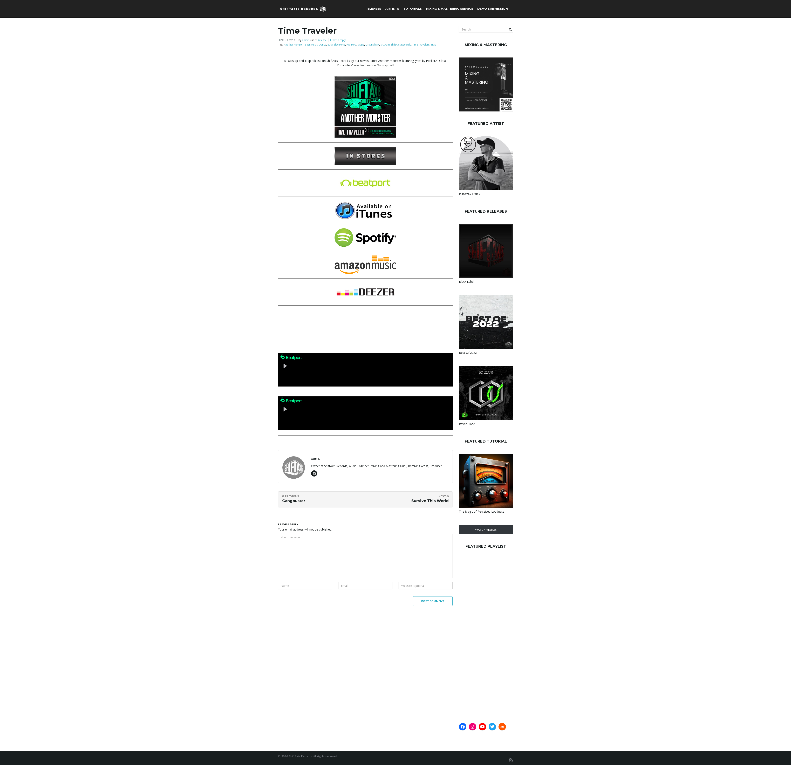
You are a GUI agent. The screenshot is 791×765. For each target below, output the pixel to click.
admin (305, 40)
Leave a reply (338, 40)
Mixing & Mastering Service (449, 9)
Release (322, 40)
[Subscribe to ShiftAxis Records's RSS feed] (511, 759)
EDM (330, 44)
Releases (373, 9)
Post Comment (432, 601)
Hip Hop (351, 44)
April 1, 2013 (287, 40)
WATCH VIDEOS (486, 530)
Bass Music (311, 44)
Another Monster (294, 44)
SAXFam (385, 44)
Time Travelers (420, 44)
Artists (392, 9)
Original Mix (372, 44)
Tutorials (412, 9)
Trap (433, 44)
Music (361, 44)
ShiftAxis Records (401, 44)
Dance (322, 44)
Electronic (339, 44)
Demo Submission (492, 9)
